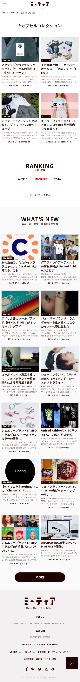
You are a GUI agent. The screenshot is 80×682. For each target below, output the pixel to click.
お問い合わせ (29, 652)
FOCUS (40, 616)
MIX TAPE (39, 644)
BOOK (47, 623)
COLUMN (52, 644)
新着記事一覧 (44, 652)
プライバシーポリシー (61, 652)
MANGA (26, 644)
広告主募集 (29, 658)
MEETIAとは (16, 652)
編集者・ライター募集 (46, 658)
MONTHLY (41, 179)
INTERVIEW (35, 637)
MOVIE (24, 623)
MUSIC (16, 623)
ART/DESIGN (36, 623)
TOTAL (58, 179)
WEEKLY (23, 179)
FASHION (56, 623)
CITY (65, 623)
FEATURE (40, 630)
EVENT (46, 637)
